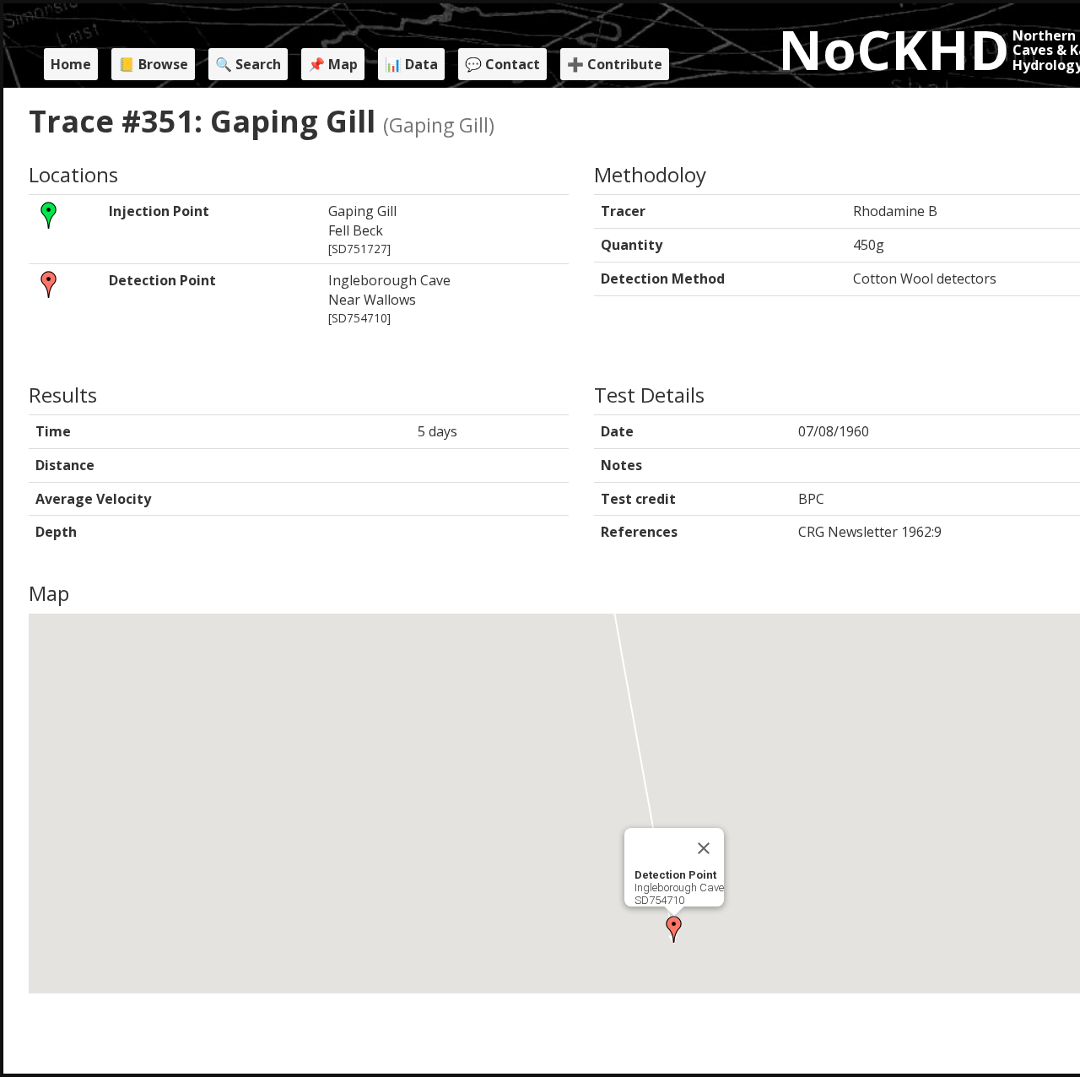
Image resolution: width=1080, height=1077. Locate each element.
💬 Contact (502, 64)
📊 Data (411, 64)
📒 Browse (153, 64)
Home (71, 64)
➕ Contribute (614, 64)
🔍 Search (248, 64)
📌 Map (333, 64)
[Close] (703, 848)
